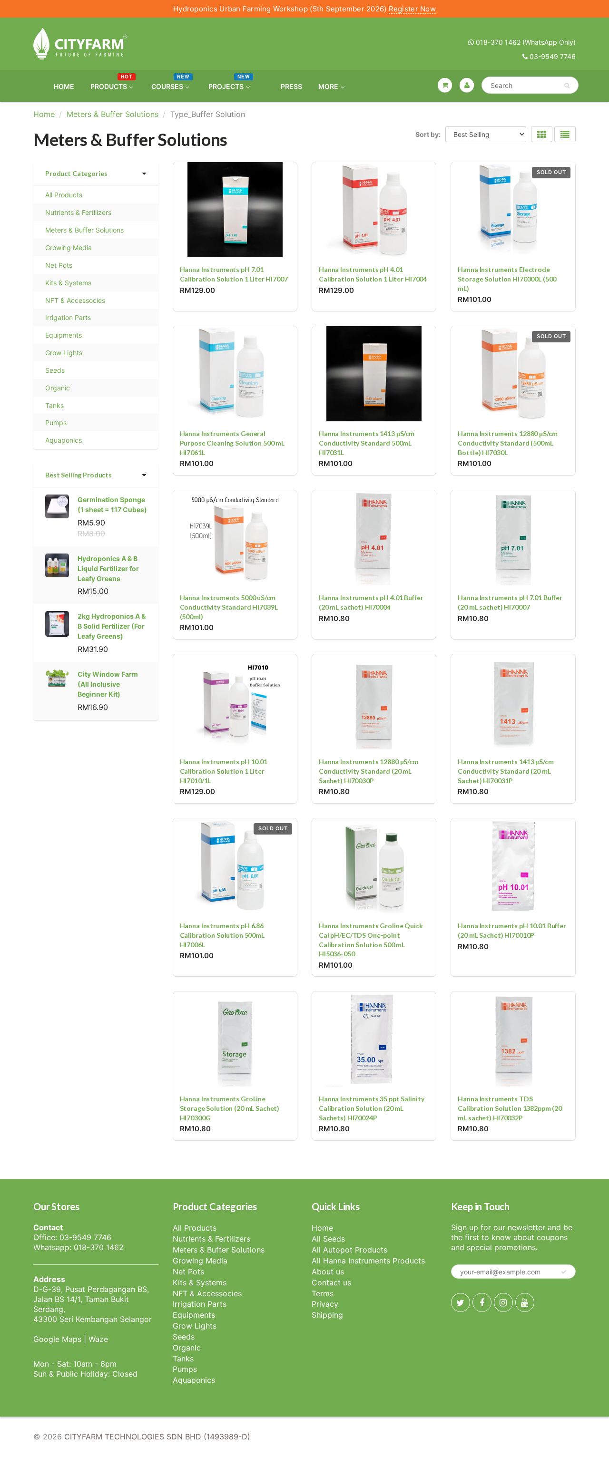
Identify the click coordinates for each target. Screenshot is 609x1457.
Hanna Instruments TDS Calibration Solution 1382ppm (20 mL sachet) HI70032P (510, 1108)
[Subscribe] (563, 1272)
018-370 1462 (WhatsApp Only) (525, 42)
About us (328, 1271)
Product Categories (76, 173)
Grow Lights (63, 353)
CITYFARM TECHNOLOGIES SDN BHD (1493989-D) (157, 1436)
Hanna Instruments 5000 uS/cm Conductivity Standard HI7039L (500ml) (229, 606)
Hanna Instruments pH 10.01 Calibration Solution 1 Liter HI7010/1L (223, 771)
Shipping (327, 1315)
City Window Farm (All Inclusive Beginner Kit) (108, 684)
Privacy (325, 1304)
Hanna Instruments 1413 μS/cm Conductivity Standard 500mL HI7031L (366, 442)
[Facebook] (481, 1302)
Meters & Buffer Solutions (112, 114)
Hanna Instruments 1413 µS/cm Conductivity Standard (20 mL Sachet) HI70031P (505, 771)
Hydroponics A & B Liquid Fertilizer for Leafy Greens (108, 568)
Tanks (54, 405)
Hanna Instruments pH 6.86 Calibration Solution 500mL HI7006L (222, 935)
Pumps (56, 422)
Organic (57, 388)
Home (44, 114)
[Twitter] (460, 1302)
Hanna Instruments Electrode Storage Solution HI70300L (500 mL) (507, 278)
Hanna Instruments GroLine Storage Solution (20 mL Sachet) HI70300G (230, 1108)
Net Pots (58, 265)
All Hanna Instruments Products (368, 1260)
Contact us (331, 1282)
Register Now (412, 8)
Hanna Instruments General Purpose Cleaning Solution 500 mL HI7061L (232, 442)
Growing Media (68, 247)
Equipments (63, 335)
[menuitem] (58, 86)
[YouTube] (524, 1302)
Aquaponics (63, 440)
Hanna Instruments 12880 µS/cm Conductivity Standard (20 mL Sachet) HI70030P (368, 771)
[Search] (567, 85)
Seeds (55, 370)
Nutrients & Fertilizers (78, 212)
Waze (98, 1339)
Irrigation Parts (68, 317)
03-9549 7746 (552, 56)
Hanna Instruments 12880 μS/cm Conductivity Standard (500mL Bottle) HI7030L (507, 442)
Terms (323, 1293)
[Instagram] (503, 1302)
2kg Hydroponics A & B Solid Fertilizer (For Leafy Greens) (112, 626)
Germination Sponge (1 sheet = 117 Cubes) (112, 504)
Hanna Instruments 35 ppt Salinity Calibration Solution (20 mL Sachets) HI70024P (371, 1108)
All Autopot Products (349, 1249)
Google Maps (57, 1339)
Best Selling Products (78, 475)
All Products (63, 195)
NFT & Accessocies (75, 300)
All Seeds (328, 1238)
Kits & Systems (68, 283)
